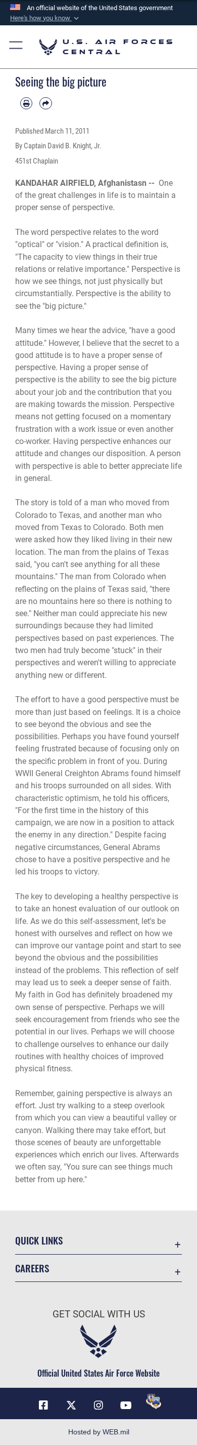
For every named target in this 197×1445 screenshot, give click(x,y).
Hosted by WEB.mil (98, 1432)
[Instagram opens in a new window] (98, 1405)
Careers (32, 1268)
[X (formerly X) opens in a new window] (71, 1405)
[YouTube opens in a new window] (125, 1405)
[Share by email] (45, 103)
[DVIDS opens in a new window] (153, 1401)
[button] (45, 18)
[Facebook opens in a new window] (43, 1405)
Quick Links (39, 1240)
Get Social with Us (99, 1314)
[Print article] (26, 103)
